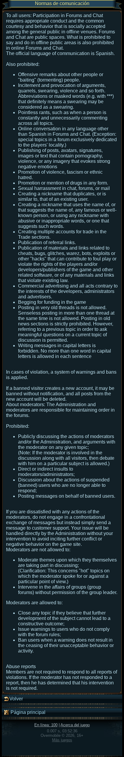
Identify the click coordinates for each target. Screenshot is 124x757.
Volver (16, 698)
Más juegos (62, 740)
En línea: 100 (45, 725)
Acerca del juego (75, 725)
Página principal (27, 712)
